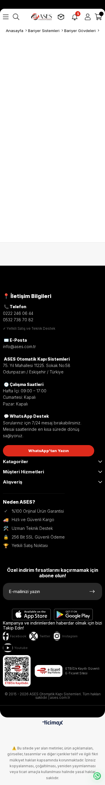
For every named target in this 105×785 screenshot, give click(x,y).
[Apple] (31, 614)
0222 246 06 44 (18, 313)
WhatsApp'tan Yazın (48, 450)
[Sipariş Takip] (61, 17)
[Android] (73, 614)
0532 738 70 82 (18, 319)
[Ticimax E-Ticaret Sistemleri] (52, 723)
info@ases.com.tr (19, 346)
